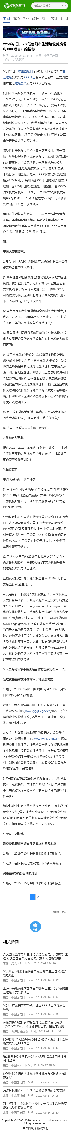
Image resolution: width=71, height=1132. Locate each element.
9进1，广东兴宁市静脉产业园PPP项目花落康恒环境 (34, 1007)
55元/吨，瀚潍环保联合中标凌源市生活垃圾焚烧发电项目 (34, 973)
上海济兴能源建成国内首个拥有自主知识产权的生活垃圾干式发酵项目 (35, 990)
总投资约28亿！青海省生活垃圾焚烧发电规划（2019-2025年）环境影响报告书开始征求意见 (33, 1024)
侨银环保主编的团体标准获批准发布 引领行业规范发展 (34, 1075)
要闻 (6, 19)
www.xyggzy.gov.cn (37, 711)
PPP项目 (30, 77)
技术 (54, 19)
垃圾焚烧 (21, 83)
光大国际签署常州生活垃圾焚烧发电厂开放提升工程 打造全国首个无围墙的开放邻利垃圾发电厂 (35, 956)
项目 (45, 19)
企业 (25, 19)
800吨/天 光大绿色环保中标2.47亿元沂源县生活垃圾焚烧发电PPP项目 (35, 1041)
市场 (16, 19)
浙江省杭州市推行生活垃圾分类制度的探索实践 (34, 1090)
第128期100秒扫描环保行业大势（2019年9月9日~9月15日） (34, 1058)
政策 (35, 19)
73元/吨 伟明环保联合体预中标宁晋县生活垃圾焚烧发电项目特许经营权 (35, 1105)
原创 (64, 19)
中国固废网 (25, 71)
